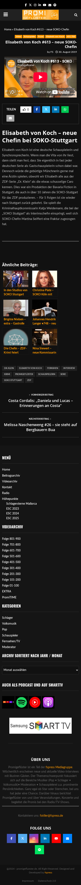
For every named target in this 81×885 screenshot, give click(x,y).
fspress (48, 872)
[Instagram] (33, 838)
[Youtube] (56, 838)
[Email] (67, 838)
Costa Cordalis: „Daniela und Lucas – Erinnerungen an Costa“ (40, 403)
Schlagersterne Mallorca (21, 503)
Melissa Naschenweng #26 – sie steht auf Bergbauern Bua (40, 427)
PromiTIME (9, 597)
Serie (63, 374)
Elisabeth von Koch (55, 37)
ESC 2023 (12, 508)
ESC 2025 (12, 518)
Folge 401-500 (11, 562)
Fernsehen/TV (11, 641)
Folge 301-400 (11, 568)
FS (51, 52)
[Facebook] (11, 838)
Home (7, 29)
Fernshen (52, 368)
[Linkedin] (45, 838)
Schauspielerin (46, 374)
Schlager (7, 617)
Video (18, 37)
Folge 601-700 (11, 550)
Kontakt (7, 487)
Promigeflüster (24, 374)
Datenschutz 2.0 (47, 881)
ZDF (29, 380)
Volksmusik (9, 623)
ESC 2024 (12, 513)
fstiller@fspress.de (51, 815)
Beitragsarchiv (11, 475)
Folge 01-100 (10, 585)
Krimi (7, 374)
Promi (40, 37)
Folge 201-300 (11, 574)
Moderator (9, 647)
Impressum (28, 881)
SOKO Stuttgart (13, 380)
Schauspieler (29, 37)
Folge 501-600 (11, 556)
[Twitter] (22, 838)
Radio (5, 493)
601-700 (71, 37)
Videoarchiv (9, 481)
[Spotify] (39, 849)
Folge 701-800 (11, 544)
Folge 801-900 (11, 538)
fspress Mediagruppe (59, 767)
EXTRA (6, 591)
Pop (4, 629)
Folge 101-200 (11, 579)
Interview (69, 368)
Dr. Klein (9, 368)
